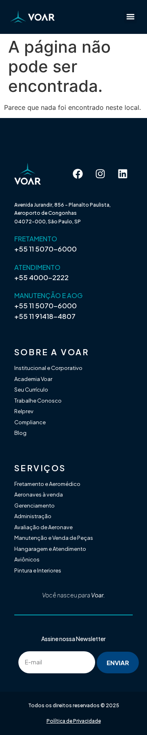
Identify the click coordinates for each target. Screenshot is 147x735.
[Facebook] (77, 173)
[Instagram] (100, 173)
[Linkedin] (122, 173)
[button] (130, 16)
